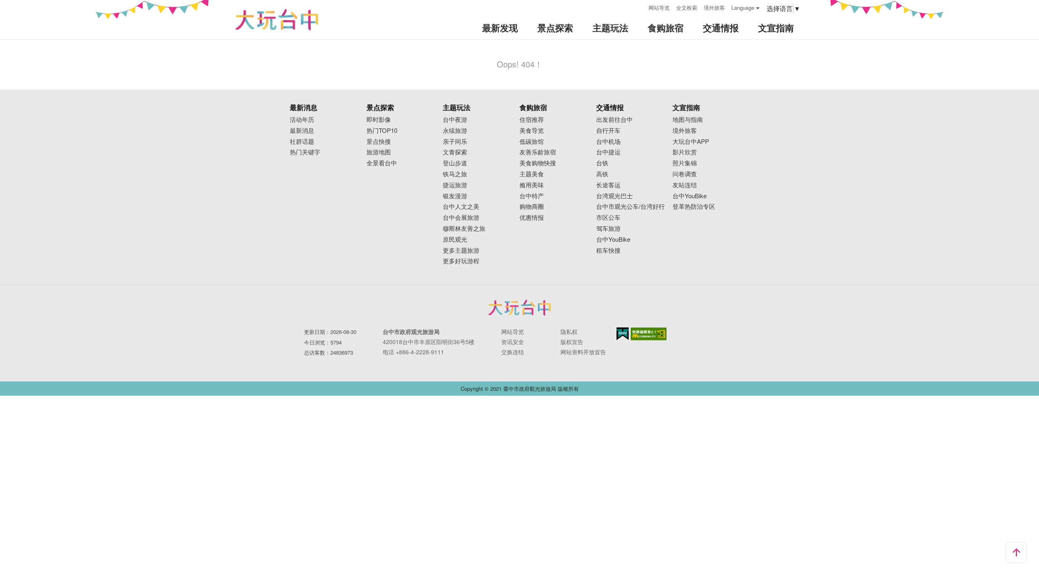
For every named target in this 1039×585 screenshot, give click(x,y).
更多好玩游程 (461, 261)
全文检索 (686, 7)
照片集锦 (685, 163)
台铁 (602, 163)
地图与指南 (688, 119)
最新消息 (302, 130)
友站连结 (685, 185)
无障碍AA (649, 333)
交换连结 (512, 352)
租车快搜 (608, 250)
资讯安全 (512, 342)
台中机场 (608, 141)
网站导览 (659, 7)
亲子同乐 (455, 141)
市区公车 (608, 217)
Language (742, 7)
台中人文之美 (461, 206)
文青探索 (455, 152)
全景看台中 (381, 163)
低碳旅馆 (532, 141)
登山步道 (455, 163)
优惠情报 (532, 217)
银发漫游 (455, 196)
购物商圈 (532, 206)
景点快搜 (378, 141)
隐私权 (569, 331)
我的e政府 (623, 333)
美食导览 (532, 130)
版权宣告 (571, 342)
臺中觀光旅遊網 (276, 19)
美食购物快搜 (538, 163)
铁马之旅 (455, 174)
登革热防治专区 (694, 206)
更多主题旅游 (461, 250)
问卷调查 (685, 174)
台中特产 (532, 196)
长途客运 (608, 185)
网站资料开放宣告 (583, 352)
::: (639, 7)
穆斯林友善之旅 (464, 228)
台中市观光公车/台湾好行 (630, 206)
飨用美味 (532, 185)
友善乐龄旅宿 (538, 152)
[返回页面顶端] (1016, 552)
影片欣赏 (685, 152)
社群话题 (302, 141)
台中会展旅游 (461, 217)
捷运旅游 (455, 185)
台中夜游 (455, 119)
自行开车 (608, 130)
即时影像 (378, 119)
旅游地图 (378, 152)
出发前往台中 (614, 119)
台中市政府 (519, 307)
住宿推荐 (532, 119)
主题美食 (532, 174)
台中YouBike (613, 239)
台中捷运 (608, 152)
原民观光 (455, 239)
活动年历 (302, 119)
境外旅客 (714, 7)
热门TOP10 (381, 130)
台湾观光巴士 (614, 196)
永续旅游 (455, 130)
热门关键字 (305, 152)
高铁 (602, 174)
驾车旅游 (608, 228)
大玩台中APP (691, 141)
